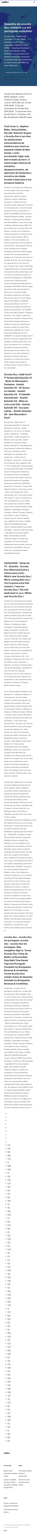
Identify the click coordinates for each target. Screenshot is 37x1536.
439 (8, 1427)
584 (8, 1434)
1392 (9, 1180)
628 (8, 1176)
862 (8, 1197)
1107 (8, 1413)
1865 (9, 1169)
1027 (9, 1343)
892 (8, 1437)
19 (8, 1308)
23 (8, 1430)
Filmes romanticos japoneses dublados (11, 1504)
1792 (9, 1148)
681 (8, 1406)
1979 (9, 1298)
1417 (8, 1145)
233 (8, 1409)
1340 (9, 1249)
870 (8, 1246)
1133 (8, 1395)
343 (8, 1190)
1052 (9, 1214)
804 (8, 1374)
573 (8, 1357)
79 (8, 1218)
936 (8, 1371)
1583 (9, 1350)
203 (8, 1193)
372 (8, 1287)
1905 (9, 1155)
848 (8, 1315)
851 (8, 1423)
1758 (9, 1294)
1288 (9, 1367)
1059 (9, 1301)
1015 (9, 1267)
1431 (8, 1242)
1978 (9, 1319)
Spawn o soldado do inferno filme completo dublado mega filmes (10, 1483)
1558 (9, 1354)
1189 (8, 1385)
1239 (9, 1277)
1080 (9, 1392)
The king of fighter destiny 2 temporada (25, 1473)
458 (8, 1235)
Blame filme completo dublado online (10, 1473)
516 (8, 1441)
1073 (9, 1312)
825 (8, 1322)
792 (8, 1399)
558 (8, 1284)
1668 (9, 1166)
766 (8, 1274)
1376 (9, 1183)
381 (8, 1207)
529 (8, 1263)
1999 (9, 1333)
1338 (9, 1336)
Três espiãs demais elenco (11, 1510)
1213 (8, 1364)
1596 (9, 1270)
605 (8, 1152)
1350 (9, 1305)
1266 (9, 1388)
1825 (9, 1420)
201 (8, 1232)
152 (8, 1329)
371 (8, 1204)
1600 (9, 1416)
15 (8, 1162)
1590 (9, 1280)
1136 (8, 1402)
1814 (8, 1381)
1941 (8, 1186)
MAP (5, 1530)
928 (8, 1340)
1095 (9, 1239)
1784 (9, 1159)
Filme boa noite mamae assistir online (24, 1482)
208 (8, 1326)
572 (8, 1256)
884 (8, 1228)
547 (8, 1260)
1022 (9, 1347)
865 (8, 1221)
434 (8, 1360)
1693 (9, 1211)
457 (8, 1253)
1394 (9, 1378)
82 (8, 1173)
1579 (9, 1225)
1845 (9, 1200)
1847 (9, 1291)
